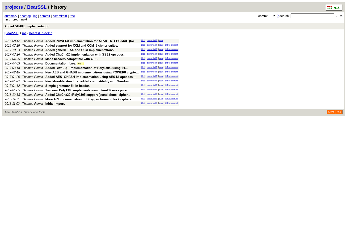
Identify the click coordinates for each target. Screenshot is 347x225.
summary (10, 16)
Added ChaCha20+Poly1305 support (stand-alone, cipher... (87, 94)
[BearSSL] (11, 33)
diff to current (171, 45)
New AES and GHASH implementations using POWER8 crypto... (92, 72)
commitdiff (60, 16)
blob (143, 40)
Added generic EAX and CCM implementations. (79, 50)
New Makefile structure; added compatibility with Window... (88, 81)
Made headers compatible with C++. (71, 59)
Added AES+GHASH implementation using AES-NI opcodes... (90, 77)
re (341, 16)
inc (24, 33)
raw (161, 40)
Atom (331, 112)
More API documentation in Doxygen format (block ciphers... (89, 99)
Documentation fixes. (60, 63)
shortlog (25, 16)
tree (72, 16)
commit (45, 16)
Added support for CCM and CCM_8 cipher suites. (81, 45)
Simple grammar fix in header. (67, 86)
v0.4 (80, 64)
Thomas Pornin (32, 41)
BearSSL (37, 7)
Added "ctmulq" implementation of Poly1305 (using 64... (86, 68)
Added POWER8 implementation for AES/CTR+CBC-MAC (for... (91, 41)
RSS (339, 112)
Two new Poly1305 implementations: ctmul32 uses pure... (87, 90)
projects (13, 7)
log (35, 16)
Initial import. (55, 103)
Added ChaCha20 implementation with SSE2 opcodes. (85, 54)
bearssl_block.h (40, 33)
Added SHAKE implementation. (27, 26)
